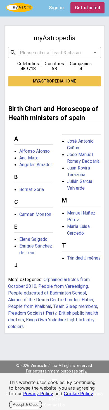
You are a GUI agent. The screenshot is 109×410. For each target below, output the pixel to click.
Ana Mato (29, 158)
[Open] (95, 52)
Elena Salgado (33, 239)
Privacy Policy (38, 393)
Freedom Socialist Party (32, 313)
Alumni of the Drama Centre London (44, 299)
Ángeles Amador (35, 164)
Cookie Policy (78, 393)
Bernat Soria (31, 189)
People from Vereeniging (63, 286)
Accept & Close (25, 404)
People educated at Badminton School (47, 293)
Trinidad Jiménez (84, 258)
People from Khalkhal (29, 306)
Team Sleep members (75, 306)
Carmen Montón (35, 214)
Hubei (87, 299)
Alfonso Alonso (34, 151)
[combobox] (54, 52)
